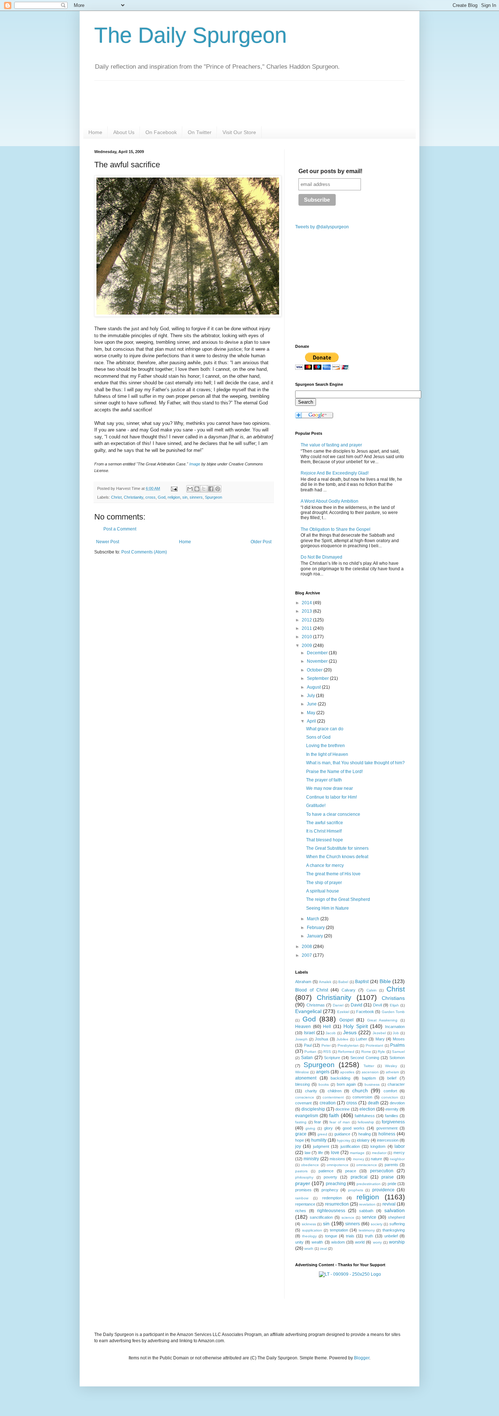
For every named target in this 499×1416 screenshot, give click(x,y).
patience (326, 1171)
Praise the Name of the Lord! (334, 771)
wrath (308, 1248)
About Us (123, 132)
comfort (390, 1091)
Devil (377, 1005)
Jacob (330, 1033)
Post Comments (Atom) (144, 552)
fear (317, 1122)
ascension (370, 1072)
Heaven (303, 1026)
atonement (305, 1078)
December (318, 652)
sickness (309, 1224)
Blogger (361, 1357)
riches (300, 1210)
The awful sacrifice (324, 822)
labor (400, 1146)
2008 (307, 946)
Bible (385, 981)
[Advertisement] (155, 617)
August (314, 687)
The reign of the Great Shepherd (338, 899)
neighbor (397, 1159)
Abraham (303, 981)
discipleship (313, 1109)
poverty (330, 1177)
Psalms (397, 1045)
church (360, 1090)
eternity (392, 1109)
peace (350, 1171)
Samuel (398, 1052)
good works (354, 1128)
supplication (312, 1230)
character (396, 1084)
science (348, 1217)
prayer (302, 1183)
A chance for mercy (325, 865)
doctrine (342, 1109)
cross (150, 497)
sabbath (366, 1210)
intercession (388, 1140)
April (312, 721)
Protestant (374, 1045)
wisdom (338, 1242)
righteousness (331, 1210)
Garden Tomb (393, 1012)
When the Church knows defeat (337, 856)
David (356, 1005)
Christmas (315, 1005)
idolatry (363, 1140)
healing (364, 1134)
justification (350, 1146)
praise (387, 1177)
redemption (332, 1198)
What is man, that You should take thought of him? (355, 762)
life (320, 1152)
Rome (366, 1052)
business (372, 1084)
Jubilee (342, 1039)
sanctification (321, 1217)
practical (359, 1177)
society (376, 1224)
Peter (326, 1045)
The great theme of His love (333, 873)
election (367, 1109)
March (313, 918)
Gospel (346, 1020)
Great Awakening (382, 1020)
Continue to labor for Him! (331, 797)
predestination (369, 1184)
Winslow (302, 1072)
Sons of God (318, 737)
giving (310, 1128)
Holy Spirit (355, 1026)
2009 (307, 645)
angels (323, 1071)
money (358, 1159)
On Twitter (200, 132)
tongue (331, 1236)
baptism (369, 1078)
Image (194, 464)
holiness (386, 1134)
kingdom (377, 1146)
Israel (309, 1032)
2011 (307, 628)
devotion (397, 1103)
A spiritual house (322, 891)
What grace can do (324, 728)
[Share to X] (203, 488)
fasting (300, 1122)
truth (369, 1236)
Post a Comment (119, 529)
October (315, 670)
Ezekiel (343, 1012)
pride (392, 1183)
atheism (392, 1072)
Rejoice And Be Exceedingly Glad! (335, 473)
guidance (342, 1134)
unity (299, 1242)
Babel (343, 982)
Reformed (346, 1052)
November (318, 661)
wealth (317, 1242)
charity (311, 1091)
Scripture (332, 1057)
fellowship (366, 1122)
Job (396, 1033)
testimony (367, 1230)
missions (337, 1159)
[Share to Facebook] (210, 488)
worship (397, 1242)
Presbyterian (348, 1045)
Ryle (381, 1052)
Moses (399, 1039)
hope (299, 1140)
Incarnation (395, 1026)
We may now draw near (329, 788)
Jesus (350, 1032)
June (312, 704)
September (318, 678)
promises (303, 1190)
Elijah (394, 1005)
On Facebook (161, 132)
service (369, 1217)
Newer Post (107, 541)
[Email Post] (174, 488)
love (335, 1152)
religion (174, 497)
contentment (333, 1097)
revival (389, 1204)
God (161, 497)
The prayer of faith (324, 780)
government (386, 1128)
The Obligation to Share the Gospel (335, 529)
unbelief (391, 1236)
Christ (116, 497)
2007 (307, 955)
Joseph (301, 1039)
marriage (357, 1153)
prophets (355, 1190)
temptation (339, 1230)
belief (391, 1078)
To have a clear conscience (333, 814)
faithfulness (365, 1116)
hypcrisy (343, 1140)
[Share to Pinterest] (217, 488)
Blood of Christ (311, 990)
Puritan (310, 1052)
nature (376, 1159)
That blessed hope (324, 839)
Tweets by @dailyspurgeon (322, 226)
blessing (302, 1084)
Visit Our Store (239, 132)
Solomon (397, 1057)
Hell (327, 1026)
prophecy (329, 1190)
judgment (321, 1146)
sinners (196, 497)
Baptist (362, 981)
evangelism (306, 1115)
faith (334, 1115)
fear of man (340, 1122)
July (311, 695)
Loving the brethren (325, 745)
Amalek (325, 982)
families (391, 1116)
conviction (389, 1097)
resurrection (337, 1204)
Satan (307, 1057)
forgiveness (393, 1121)
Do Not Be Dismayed (321, 557)
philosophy (304, 1177)
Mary (380, 1039)
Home (95, 132)
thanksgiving (393, 1230)
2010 (307, 636)
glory (328, 1128)
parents (391, 1164)
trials (350, 1236)
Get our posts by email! (330, 171)
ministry (311, 1158)
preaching (336, 1183)
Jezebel (379, 1033)
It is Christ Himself (324, 831)
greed (322, 1134)
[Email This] (190, 488)
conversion (362, 1097)
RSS (327, 1052)
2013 (307, 611)
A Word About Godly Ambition (329, 501)
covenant (303, 1103)
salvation (394, 1210)
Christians (393, 998)
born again (346, 1084)
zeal (323, 1248)
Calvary (348, 990)
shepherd (396, 1217)
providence (383, 1189)
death (373, 1102)
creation (328, 1102)
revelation (367, 1204)
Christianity (133, 497)
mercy (399, 1152)
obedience (310, 1165)
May (311, 712)
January (315, 936)
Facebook (365, 1011)
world (360, 1242)
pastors (301, 1171)
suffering (397, 1224)
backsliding (340, 1078)
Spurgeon (213, 497)
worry (377, 1242)
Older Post (261, 541)
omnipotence (337, 1165)
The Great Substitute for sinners (337, 848)
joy (298, 1146)
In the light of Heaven (327, 754)
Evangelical (308, 1011)
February (316, 927)
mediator (379, 1153)
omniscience (366, 1165)
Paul (308, 1045)
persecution (381, 1170)
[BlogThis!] (197, 488)
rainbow (301, 1198)
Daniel (338, 1005)
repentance (305, 1204)
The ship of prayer (324, 882)
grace (300, 1134)
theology (309, 1236)
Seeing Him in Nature (327, 908)
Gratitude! (315, 805)
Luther (361, 1039)
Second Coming (364, 1057)
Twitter (368, 1066)
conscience (304, 1097)
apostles (347, 1072)
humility (319, 1140)
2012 (307, 620)
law (308, 1152)
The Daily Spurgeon (190, 35)
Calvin (371, 990)
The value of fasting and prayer (331, 445)
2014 (307, 602)
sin (184, 497)
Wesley (391, 1066)
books (324, 1084)
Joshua (321, 1039)
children (335, 1091)
